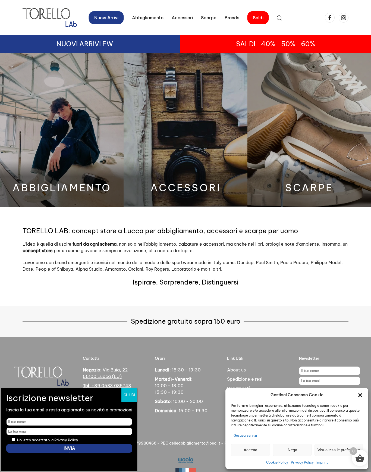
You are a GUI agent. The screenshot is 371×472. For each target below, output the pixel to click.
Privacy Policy (302, 462)
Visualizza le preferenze (338, 450)
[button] (360, 395)
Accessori (185, 188)
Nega (292, 450)
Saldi (258, 17)
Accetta (250, 450)
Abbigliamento (61, 188)
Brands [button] (232, 17)
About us (236, 370)
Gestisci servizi (245, 435)
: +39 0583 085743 (107, 385)
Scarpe (208, 17)
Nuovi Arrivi (106, 17)
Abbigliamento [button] (148, 17)
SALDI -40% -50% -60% (275, 44)
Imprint (322, 462)
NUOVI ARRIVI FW (84, 44)
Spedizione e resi (244, 379)
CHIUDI (129, 395)
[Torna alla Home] (50, 17)
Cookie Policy (277, 462)
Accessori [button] (182, 17)
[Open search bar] (279, 17)
